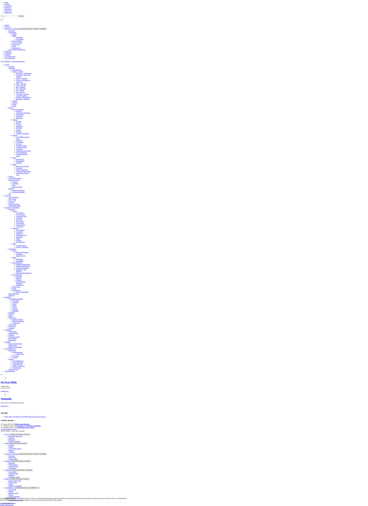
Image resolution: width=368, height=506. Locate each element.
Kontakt (7, 4)
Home (6, 2)
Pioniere (10, 495)
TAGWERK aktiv (10, 56)
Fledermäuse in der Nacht (25, 427)
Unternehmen (12, 472)
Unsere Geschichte (14, 441)
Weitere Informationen (7, 505)
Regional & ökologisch (15, 436)
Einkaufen (8, 51)
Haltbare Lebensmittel (15, 486)
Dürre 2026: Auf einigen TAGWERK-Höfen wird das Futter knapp (25, 417)
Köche (14, 46)
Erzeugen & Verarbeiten (12, 29)
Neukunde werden (14, 477)
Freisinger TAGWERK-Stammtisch (29, 426)
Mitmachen (11, 440)
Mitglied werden (13, 493)
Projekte (10, 491)
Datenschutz (8, 9)
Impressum (8, 11)
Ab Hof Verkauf (13, 466)
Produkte (7, 55)
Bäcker (14, 34)
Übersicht (7, 7)
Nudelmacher (16, 48)
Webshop (11, 475)
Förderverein (12, 490)
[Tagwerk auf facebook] (3, 22)
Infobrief (11, 450)
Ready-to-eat (16, 44)
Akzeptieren (3, 503)
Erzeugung (11, 30)
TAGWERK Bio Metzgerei (16, 49)
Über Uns (8, 27)
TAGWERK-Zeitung (14, 448)
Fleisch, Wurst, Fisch (14, 481)
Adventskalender (10, 58)
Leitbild (10, 484)
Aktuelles (11, 445)
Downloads (8, 6)
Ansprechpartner (13, 473)
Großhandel (8, 53)
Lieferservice (12, 468)
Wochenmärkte (13, 465)
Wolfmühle (19, 37)
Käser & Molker (17, 41)
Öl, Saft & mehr (17, 43)
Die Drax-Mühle (9, 382)
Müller (14, 36)
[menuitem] (7, 65)
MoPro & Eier (12, 482)
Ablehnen (11, 503)
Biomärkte (11, 463)
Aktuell (7, 25)
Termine (10, 447)
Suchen (21, 16)
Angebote (11, 438)
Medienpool (8, 12)
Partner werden (13, 459)
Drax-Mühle (20, 39)
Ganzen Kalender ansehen (9, 429)
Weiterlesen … (5, 391)
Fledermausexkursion (22, 424)
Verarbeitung (12, 32)
